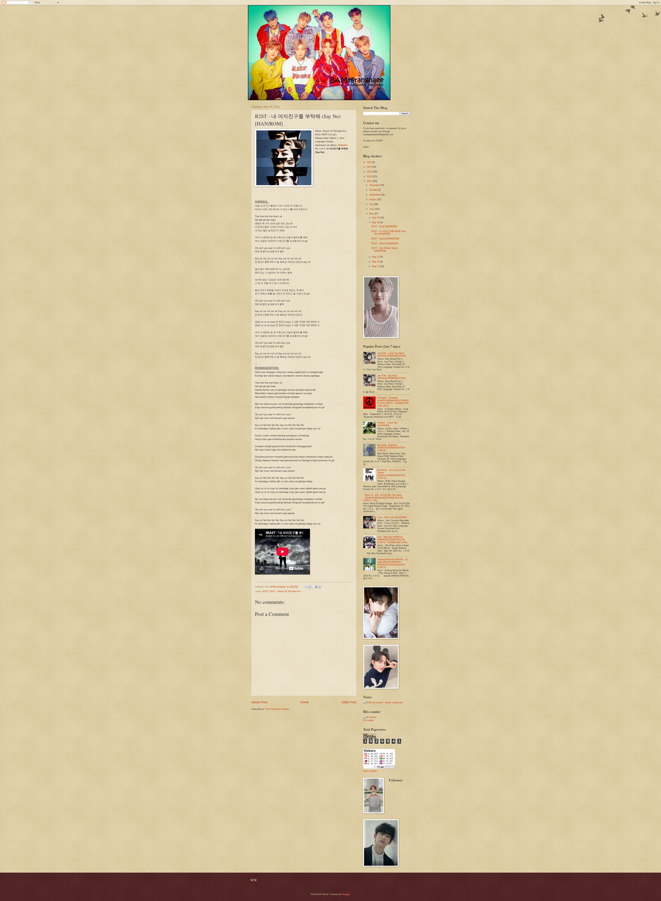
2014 (369, 167)
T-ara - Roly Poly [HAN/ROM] (392, 517)
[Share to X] (313, 587)
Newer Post (259, 702)
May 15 (376, 261)
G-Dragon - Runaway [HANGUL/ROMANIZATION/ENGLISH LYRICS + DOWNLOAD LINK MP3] (393, 401)
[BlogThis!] (310, 587)
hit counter (368, 720)
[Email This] (306, 587)
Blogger (346, 894)
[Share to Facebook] (316, 587)
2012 (369, 176)
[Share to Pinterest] (319, 587)
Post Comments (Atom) (277, 709)
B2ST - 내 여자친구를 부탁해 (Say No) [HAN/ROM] (388, 232)
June (372, 209)
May (371, 213)
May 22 (376, 257)
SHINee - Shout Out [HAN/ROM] (387, 424)
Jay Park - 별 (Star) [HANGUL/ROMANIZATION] (391, 376)
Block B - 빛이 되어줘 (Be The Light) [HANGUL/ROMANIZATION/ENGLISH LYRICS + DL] (383, 498)
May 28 (376, 222)
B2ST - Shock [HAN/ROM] (384, 243)
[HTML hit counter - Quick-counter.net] (383, 702)
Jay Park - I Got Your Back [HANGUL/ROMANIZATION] (391, 354)
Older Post (349, 702)
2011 (369, 181)
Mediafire (342, 145)
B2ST (265, 591)
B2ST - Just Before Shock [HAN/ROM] (384, 249)
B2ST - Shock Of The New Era (285, 591)
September (375, 194)
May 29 (376, 217)
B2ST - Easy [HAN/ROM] (384, 226)
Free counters (370, 771)
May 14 (376, 266)
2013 (369, 171)
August (373, 199)
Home (304, 702)
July (371, 204)
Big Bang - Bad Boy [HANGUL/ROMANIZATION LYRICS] (391, 448)
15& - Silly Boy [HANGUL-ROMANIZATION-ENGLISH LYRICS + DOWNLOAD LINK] (392, 540)
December (374, 185)
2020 (369, 162)
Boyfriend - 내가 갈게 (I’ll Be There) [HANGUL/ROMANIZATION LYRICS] (391, 474)
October (373, 190)
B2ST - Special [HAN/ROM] (385, 238)
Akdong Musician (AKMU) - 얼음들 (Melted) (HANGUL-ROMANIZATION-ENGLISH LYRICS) (392, 563)
